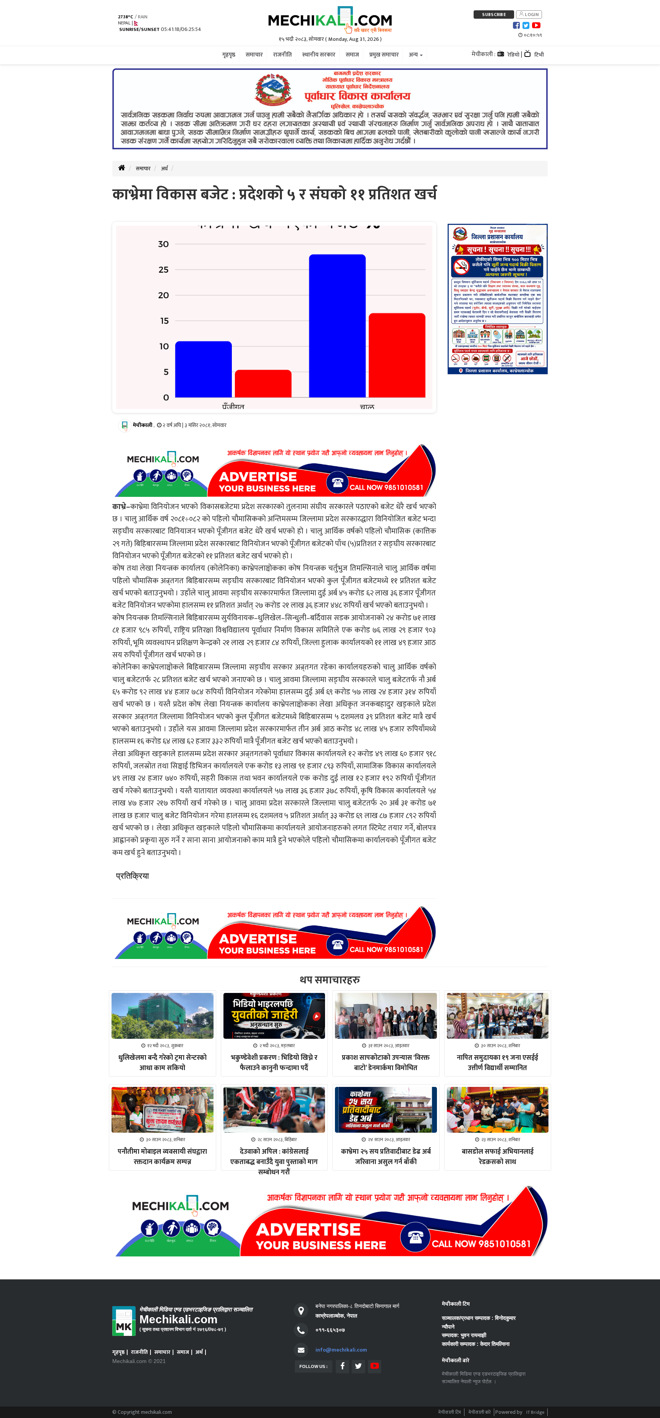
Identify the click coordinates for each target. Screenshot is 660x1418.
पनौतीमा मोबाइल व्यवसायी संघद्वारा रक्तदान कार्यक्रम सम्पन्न (162, 1157)
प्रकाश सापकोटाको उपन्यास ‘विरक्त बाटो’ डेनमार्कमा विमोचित (386, 1063)
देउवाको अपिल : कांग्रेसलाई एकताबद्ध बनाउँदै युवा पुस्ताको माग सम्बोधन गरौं (274, 1162)
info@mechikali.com (341, 1349)
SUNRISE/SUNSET (139, 30)
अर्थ (164, 168)
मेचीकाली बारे (480, 1412)
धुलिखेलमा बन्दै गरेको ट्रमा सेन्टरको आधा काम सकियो (162, 1063)
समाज (183, 1352)
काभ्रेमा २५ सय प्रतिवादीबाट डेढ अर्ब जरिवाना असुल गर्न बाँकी (386, 1157)
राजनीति (139, 1352)
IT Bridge (535, 1412)
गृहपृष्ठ (118, 1352)
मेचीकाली (143, 425)
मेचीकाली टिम (449, 1412)
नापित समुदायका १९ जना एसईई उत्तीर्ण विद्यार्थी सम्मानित (497, 1063)
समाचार (143, 168)
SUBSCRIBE (494, 14)
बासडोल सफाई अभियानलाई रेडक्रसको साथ (498, 1157)
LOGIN (531, 14)
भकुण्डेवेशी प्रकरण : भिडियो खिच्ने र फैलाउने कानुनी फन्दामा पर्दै (274, 1063)
